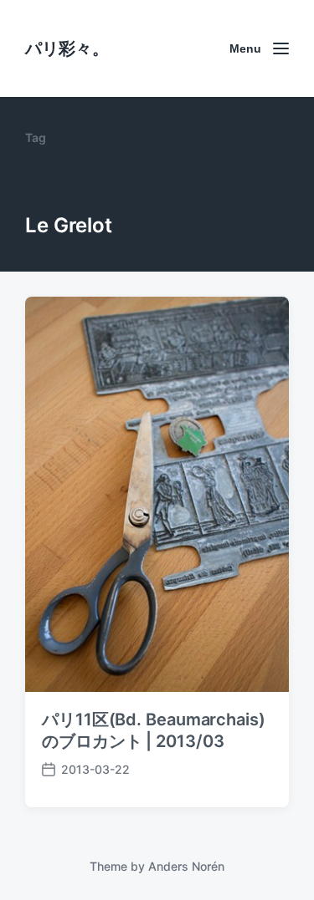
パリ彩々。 (67, 48)
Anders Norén (186, 866)
